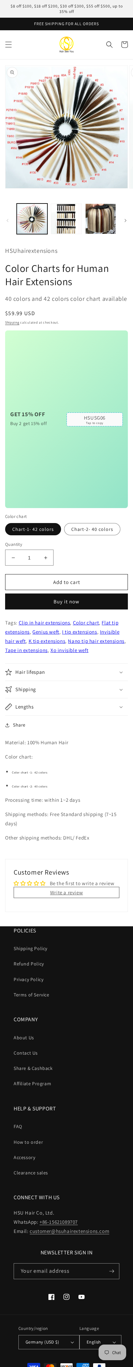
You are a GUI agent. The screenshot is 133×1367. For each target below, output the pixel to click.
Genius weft (45, 632)
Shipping (12, 322)
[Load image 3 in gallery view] (100, 219)
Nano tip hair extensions (96, 641)
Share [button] (19, 725)
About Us (24, 1038)
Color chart (86, 622)
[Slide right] (125, 220)
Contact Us (26, 1053)
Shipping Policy (30, 948)
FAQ (18, 1126)
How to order (28, 1142)
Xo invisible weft (69, 650)
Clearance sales (31, 1173)
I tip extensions (79, 632)
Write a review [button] (66, 892)
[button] (8, 44)
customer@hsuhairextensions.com (69, 1231)
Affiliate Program (32, 1083)
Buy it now (66, 601)
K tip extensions (47, 641)
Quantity (13, 544)
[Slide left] (7, 220)
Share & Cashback (33, 1068)
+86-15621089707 (59, 1222)
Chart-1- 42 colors (33, 529)
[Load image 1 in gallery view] (32, 219)
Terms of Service (31, 995)
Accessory (24, 1157)
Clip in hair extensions (44, 622)
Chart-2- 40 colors (92, 529)
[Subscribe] (111, 1271)
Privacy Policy (28, 979)
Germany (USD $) (42, 1342)
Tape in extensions (26, 650)
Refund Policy (29, 964)
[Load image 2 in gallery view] (66, 219)
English (94, 1342)
